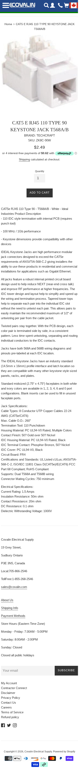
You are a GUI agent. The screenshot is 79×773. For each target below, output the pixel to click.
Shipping (24, 159)
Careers (6, 707)
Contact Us (8, 702)
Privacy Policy (10, 697)
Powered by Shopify (64, 751)
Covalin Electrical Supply (38, 751)
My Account (9, 683)
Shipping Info (9, 608)
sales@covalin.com (14, 587)
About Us (7, 600)
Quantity (39, 171)
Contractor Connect (14, 688)
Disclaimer (8, 693)
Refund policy (10, 717)
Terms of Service (12, 712)
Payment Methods (13, 615)
